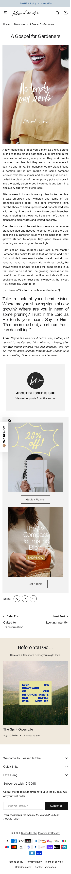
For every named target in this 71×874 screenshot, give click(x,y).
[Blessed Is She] (26, 13)
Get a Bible (35, 584)
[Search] (57, 12)
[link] (17, 598)
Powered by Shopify (47, 833)
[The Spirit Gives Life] (35, 693)
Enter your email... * (17, 805)
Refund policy (14, 861)
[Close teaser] (9, 420)
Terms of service (52, 861)
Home (6, 24)
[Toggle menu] (5, 12)
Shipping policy (22, 867)
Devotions (19, 24)
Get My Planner (35, 499)
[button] (4, 437)
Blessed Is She (28, 833)
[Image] (35, 457)
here (53, 355)
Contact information (44, 867)
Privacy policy (32, 861)
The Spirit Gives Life (18, 729)
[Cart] (65, 12)
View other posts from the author (36, 398)
